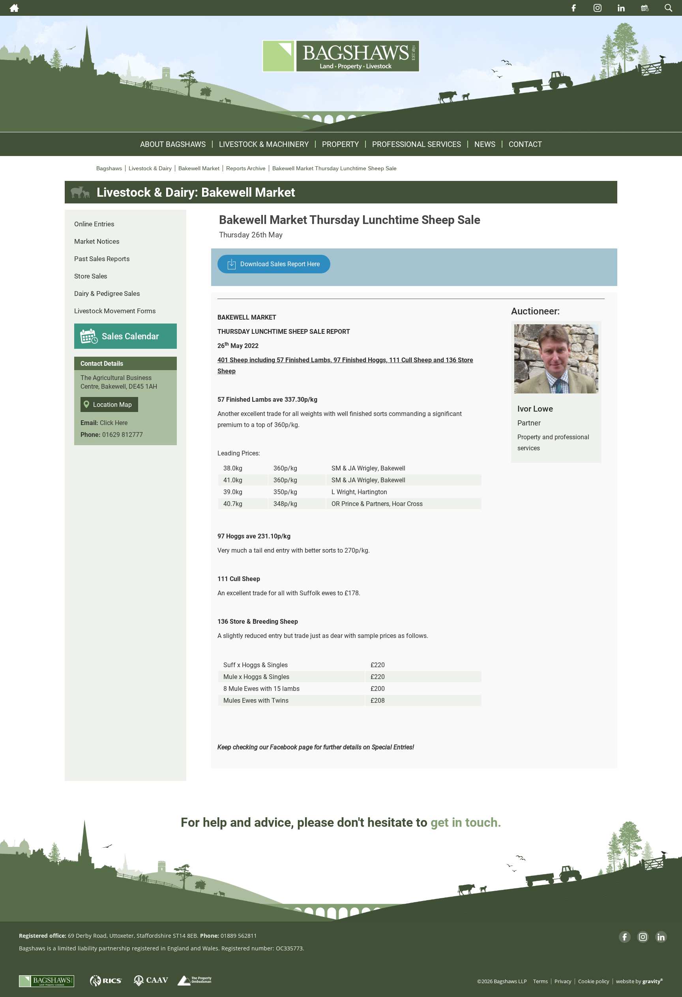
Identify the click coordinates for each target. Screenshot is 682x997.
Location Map (112, 404)
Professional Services (416, 144)
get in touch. (466, 821)
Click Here (113, 422)
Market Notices (97, 241)
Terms (540, 981)
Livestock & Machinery (264, 144)
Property (340, 144)
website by (639, 981)
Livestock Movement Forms (115, 310)
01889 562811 (239, 935)
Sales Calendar (130, 336)
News (484, 144)
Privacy (563, 981)
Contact (525, 144)
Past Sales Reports (102, 258)
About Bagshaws (173, 144)
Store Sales (90, 275)
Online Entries (94, 223)
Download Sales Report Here (280, 264)
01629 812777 (122, 434)
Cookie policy (593, 981)
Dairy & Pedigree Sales (107, 293)
